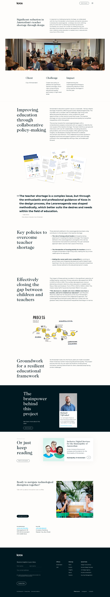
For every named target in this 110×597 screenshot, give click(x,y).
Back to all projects (23, 460)
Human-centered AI (86, 572)
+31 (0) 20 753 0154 (22, 528)
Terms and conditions (35, 591)
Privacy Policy (27, 591)
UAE (57, 567)
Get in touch (84, 3)
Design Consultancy (86, 564)
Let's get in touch (22, 516)
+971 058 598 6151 (41, 528)
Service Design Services (87, 567)
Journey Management (86, 575)
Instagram (84, 591)
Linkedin (91, 591)
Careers (70, 575)
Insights (71, 570)
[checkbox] (29, 575)
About (70, 572)
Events (70, 567)
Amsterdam (59, 564)
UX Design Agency (85, 570)
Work (70, 564)
